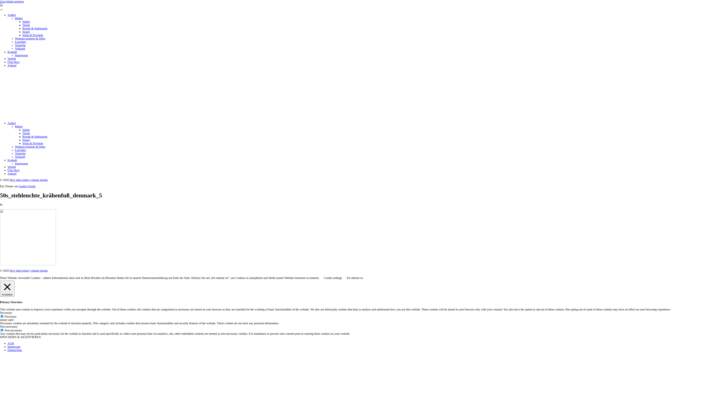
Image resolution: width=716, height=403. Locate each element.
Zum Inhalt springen (12, 1)
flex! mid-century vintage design (29, 180)
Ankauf (11, 65)
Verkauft (20, 48)
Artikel (11, 15)
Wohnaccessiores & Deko (30, 38)
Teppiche (20, 45)
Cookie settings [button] (333, 277)
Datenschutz (14, 350)
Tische (26, 25)
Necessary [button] (6, 312)
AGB (10, 343)
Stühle (26, 21)
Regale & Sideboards (34, 28)
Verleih (11, 58)
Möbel (19, 18)
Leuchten (20, 41)
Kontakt (12, 52)
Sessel (26, 31)
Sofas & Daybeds (32, 35)
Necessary (10, 316)
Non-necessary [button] (9, 326)
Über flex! (13, 62)
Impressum (21, 55)
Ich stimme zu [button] (355, 277)
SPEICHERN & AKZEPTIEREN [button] (20, 337)
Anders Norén (27, 186)
